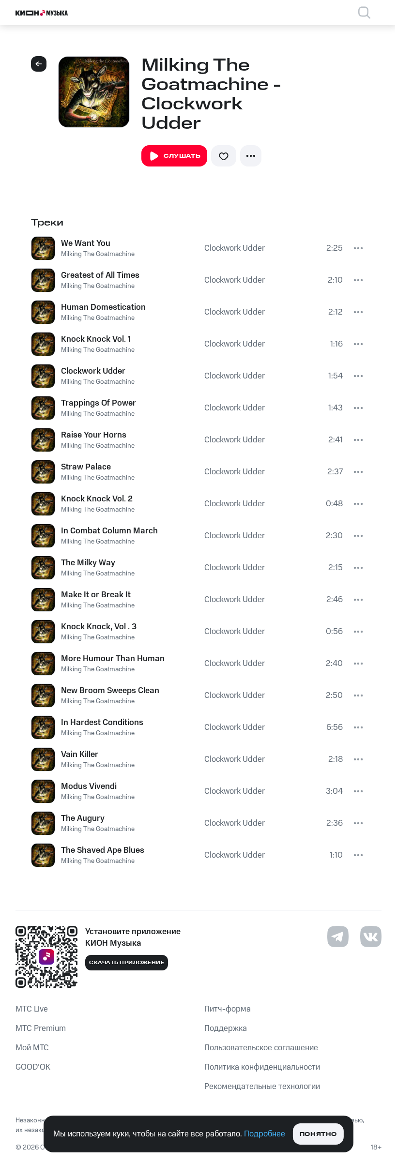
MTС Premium (40, 1028)
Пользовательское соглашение (261, 1048)
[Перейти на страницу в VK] (371, 936)
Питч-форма (227, 1009)
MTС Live (31, 1009)
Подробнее (264, 1134)
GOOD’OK (32, 1067)
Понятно (318, 1134)
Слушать (182, 156)
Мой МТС (32, 1048)
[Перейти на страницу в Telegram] (338, 936)
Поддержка (225, 1028)
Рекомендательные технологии (262, 1086)
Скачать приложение (126, 962)
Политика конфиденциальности (262, 1067)
